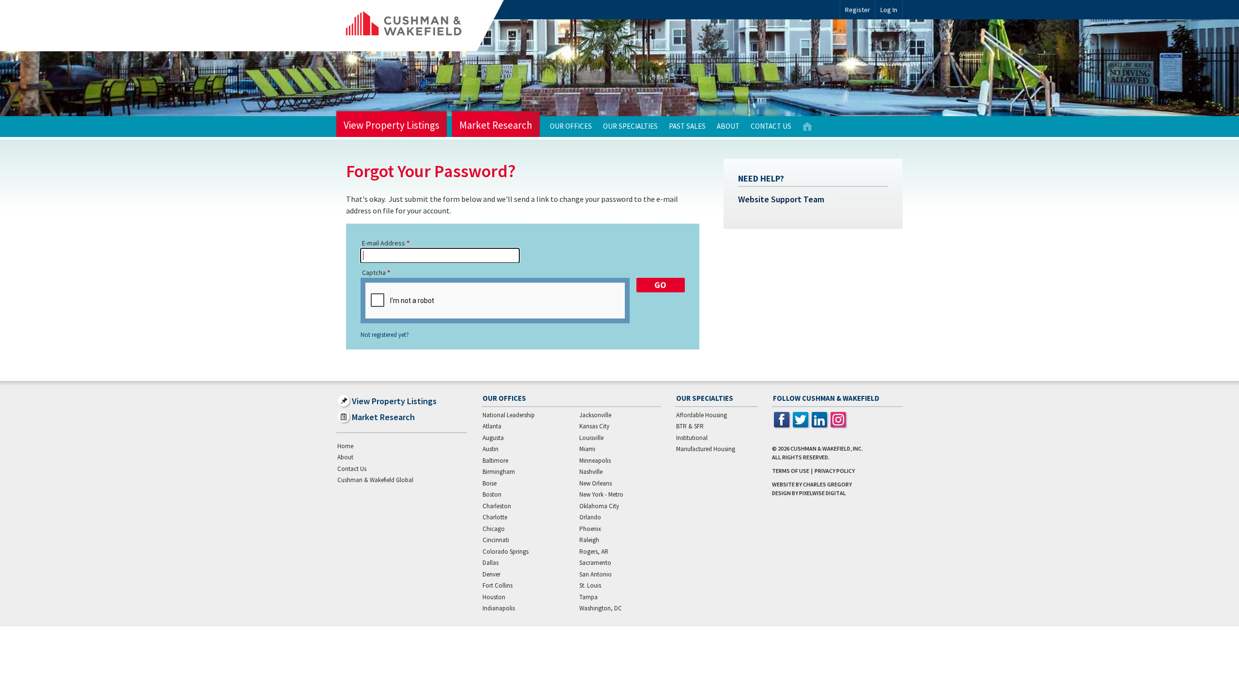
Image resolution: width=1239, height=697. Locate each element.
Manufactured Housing (705, 449)
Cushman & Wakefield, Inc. (826, 448)
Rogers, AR (593, 551)
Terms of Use (790, 470)
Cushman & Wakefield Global (375, 480)
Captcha (374, 272)
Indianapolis (499, 608)
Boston (492, 494)
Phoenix (590, 529)
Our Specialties (630, 126)
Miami (587, 449)
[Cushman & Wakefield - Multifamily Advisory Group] (420, 25)
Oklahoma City (599, 506)
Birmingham (499, 472)
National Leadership (509, 415)
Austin (491, 449)
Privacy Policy (835, 470)
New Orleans (595, 483)
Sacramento (595, 563)
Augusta (493, 438)
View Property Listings (391, 125)
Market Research (495, 125)
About (728, 126)
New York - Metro (601, 494)
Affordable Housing (701, 415)
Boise (490, 483)
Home (807, 126)
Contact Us (771, 126)
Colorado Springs (506, 551)
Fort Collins (498, 585)
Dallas (491, 563)
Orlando (590, 517)
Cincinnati (496, 540)
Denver (491, 574)
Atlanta (492, 426)
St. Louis (590, 585)
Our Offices (571, 126)
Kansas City (594, 426)
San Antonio (595, 574)
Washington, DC (600, 608)
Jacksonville (595, 415)
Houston (494, 597)
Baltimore (495, 460)
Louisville (591, 438)
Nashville (591, 472)
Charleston (497, 506)
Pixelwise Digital (822, 493)
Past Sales (687, 126)
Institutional (692, 438)
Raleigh (589, 540)
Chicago (494, 529)
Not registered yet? (385, 335)
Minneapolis (595, 460)
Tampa (588, 597)
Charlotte (495, 517)
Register (857, 9)
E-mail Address (383, 243)
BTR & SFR (690, 426)
